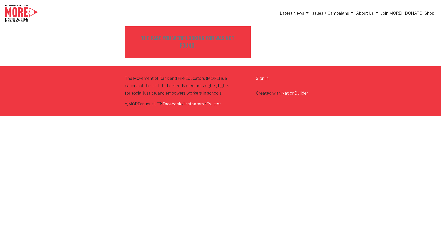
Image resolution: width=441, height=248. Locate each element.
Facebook (172, 103)
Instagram (194, 103)
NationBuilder (295, 93)
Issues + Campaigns (330, 13)
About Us (365, 13)
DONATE (413, 13)
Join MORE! (391, 13)
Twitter (214, 103)
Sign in (262, 78)
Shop (429, 13)
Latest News (292, 13)
